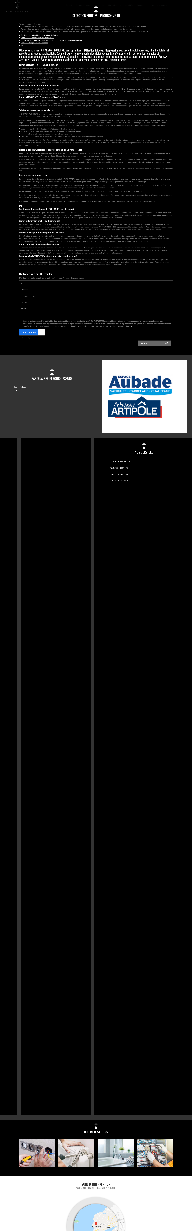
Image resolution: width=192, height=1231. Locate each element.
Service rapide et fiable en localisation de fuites (39, 35)
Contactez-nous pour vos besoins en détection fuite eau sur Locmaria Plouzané (51, 40)
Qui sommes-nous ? (83, 5)
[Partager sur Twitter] (177, 5)
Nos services (99, 5)
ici (132, 326)
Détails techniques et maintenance (34, 43)
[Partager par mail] (181, 5)
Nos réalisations (114, 5)
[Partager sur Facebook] (173, 5)
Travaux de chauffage (119, 474)
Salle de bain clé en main (120, 462)
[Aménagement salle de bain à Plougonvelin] (116, 1153)
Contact (139, 5)
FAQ (22, 45)
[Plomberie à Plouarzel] (76, 1153)
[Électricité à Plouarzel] (37, 1153)
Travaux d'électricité (119, 468)
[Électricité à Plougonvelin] (155, 1153)
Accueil (69, 5)
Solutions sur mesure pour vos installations (37, 38)
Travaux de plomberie (119, 480)
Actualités (129, 5)
